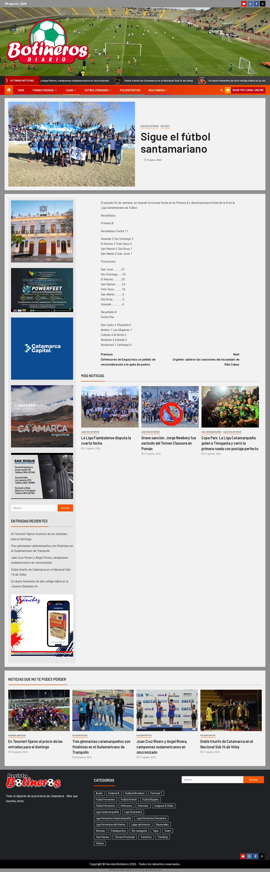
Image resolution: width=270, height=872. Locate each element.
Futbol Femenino (105, 799)
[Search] (221, 90)
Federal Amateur (17, 736)
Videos (100, 843)
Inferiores (126, 805)
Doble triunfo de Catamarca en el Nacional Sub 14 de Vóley (98, 80)
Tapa (20, 90)
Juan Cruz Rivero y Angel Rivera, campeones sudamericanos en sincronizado (161, 746)
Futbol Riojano (150, 799)
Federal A (113, 793)
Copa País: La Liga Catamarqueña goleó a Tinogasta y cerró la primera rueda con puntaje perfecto (229, 443)
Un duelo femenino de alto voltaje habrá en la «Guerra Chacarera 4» (187, 80)
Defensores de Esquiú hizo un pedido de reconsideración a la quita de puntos (128, 359)
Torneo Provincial (125, 837)
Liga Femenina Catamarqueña (113, 818)
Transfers (146, 837)
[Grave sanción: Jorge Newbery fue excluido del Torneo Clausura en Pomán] (170, 407)
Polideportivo (130, 90)
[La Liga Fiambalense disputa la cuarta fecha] (110, 407)
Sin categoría (139, 830)
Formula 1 (156, 793)
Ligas (69, 90)
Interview (143, 805)
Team (167, 830)
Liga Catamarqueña (211, 432)
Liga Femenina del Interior (111, 824)
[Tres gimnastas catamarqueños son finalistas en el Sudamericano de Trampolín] (103, 710)
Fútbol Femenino (96, 90)
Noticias (165, 126)
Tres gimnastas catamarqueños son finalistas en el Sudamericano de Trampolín (101, 746)
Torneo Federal (43, 90)
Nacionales (162, 824)
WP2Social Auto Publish (120, 870)
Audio (99, 793)
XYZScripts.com (154, 870)
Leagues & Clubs (163, 805)
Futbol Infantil (129, 799)
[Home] (9, 90)
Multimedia (157, 90)
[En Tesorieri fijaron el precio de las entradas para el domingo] (39, 710)
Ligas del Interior (150, 126)
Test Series (102, 837)
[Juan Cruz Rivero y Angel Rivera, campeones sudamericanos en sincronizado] (167, 710)
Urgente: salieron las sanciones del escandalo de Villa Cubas (206, 359)
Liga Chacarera (133, 812)
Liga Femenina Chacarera (151, 818)
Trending (162, 837)
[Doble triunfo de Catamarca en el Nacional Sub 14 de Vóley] (231, 710)
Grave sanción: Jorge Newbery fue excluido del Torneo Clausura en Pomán (168, 443)
